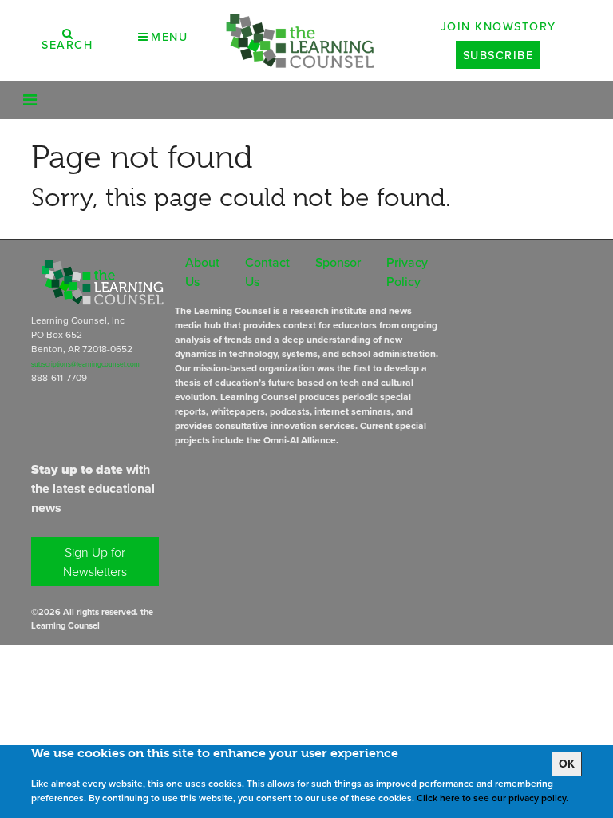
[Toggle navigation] (30, 100)
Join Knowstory (498, 26)
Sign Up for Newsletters (95, 561)
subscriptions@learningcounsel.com (85, 364)
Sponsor (338, 262)
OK (567, 764)
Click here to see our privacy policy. (492, 797)
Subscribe (498, 54)
